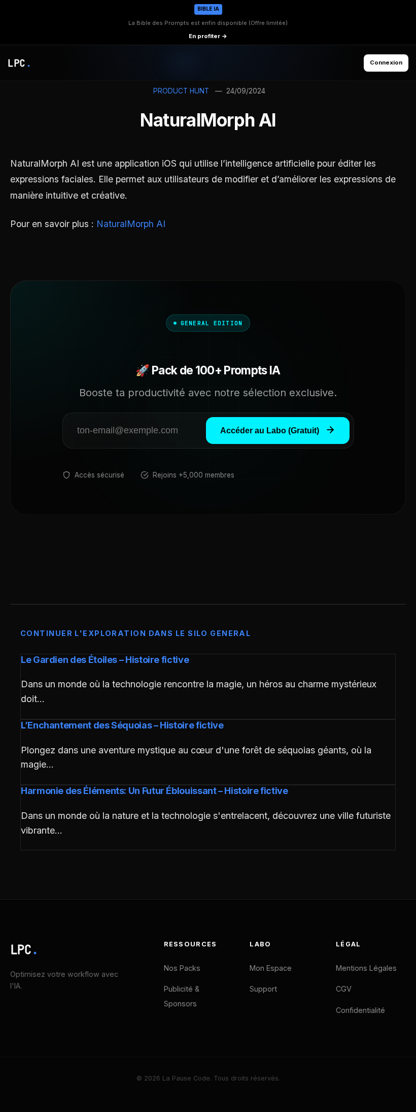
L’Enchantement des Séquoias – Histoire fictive (122, 725)
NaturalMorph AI (130, 223)
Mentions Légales (366, 968)
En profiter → (208, 36)
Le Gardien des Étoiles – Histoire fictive (105, 659)
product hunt (181, 91)
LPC (24, 950)
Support (263, 988)
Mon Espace (271, 968)
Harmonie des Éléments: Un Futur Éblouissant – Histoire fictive (154, 790)
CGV (344, 988)
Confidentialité (360, 1010)
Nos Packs (182, 968)
